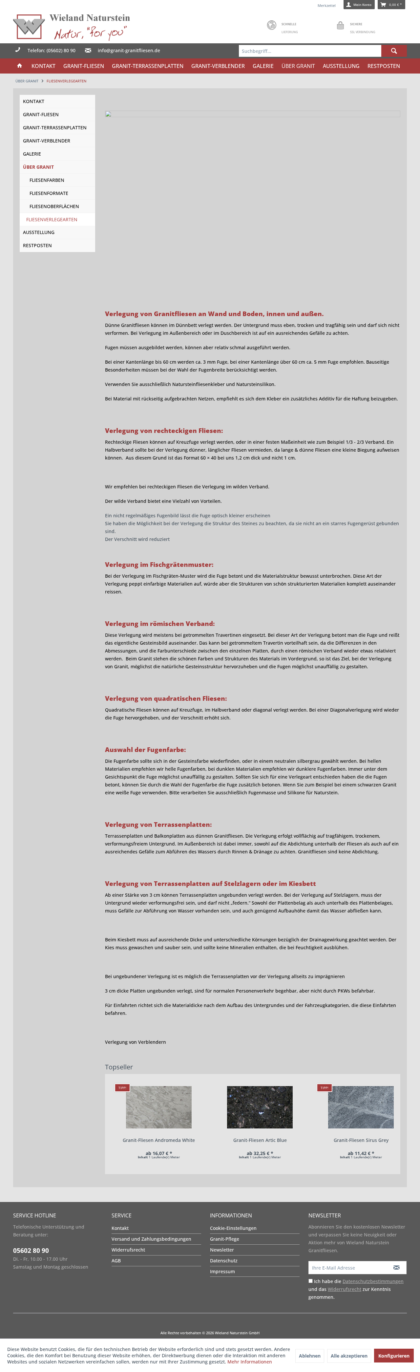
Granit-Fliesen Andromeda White (159, 1140)
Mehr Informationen (249, 1362)
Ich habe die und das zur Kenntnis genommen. (356, 1289)
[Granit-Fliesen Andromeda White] (158, 1107)
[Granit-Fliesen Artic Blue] (259, 1107)
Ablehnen (310, 1356)
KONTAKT (33, 101)
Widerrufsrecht (128, 1250)
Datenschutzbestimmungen (373, 1281)
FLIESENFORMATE (49, 193)
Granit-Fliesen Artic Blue (260, 1140)
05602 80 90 (31, 1250)
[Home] (19, 66)
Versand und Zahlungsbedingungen (151, 1239)
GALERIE (32, 154)
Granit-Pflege (224, 1239)
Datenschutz (224, 1260)
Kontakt (120, 1228)
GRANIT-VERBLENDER (46, 141)
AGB (116, 1260)
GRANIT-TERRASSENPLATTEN (55, 127)
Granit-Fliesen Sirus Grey (361, 1140)
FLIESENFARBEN (47, 180)
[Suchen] (394, 51)
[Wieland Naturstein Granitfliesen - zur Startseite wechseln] (71, 27)
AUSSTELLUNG (38, 232)
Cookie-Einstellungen (233, 1228)
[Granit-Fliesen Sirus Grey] (361, 1107)
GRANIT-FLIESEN (41, 114)
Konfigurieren (394, 1356)
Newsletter (222, 1250)
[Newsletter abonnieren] (397, 1267)
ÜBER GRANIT (38, 167)
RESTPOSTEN (37, 245)
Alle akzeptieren (349, 1356)
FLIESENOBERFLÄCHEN (54, 206)
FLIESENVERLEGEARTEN (51, 219)
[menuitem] (323, 51)
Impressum (222, 1271)
